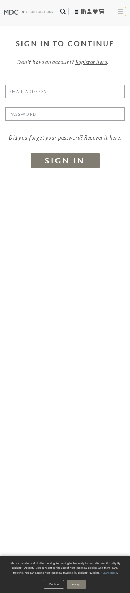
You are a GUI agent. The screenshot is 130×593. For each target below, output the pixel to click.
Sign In (65, 160)
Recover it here (102, 137)
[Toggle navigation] (120, 11)
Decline (54, 584)
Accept (76, 584)
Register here (91, 62)
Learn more (110, 572)
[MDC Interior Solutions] (28, 11)
